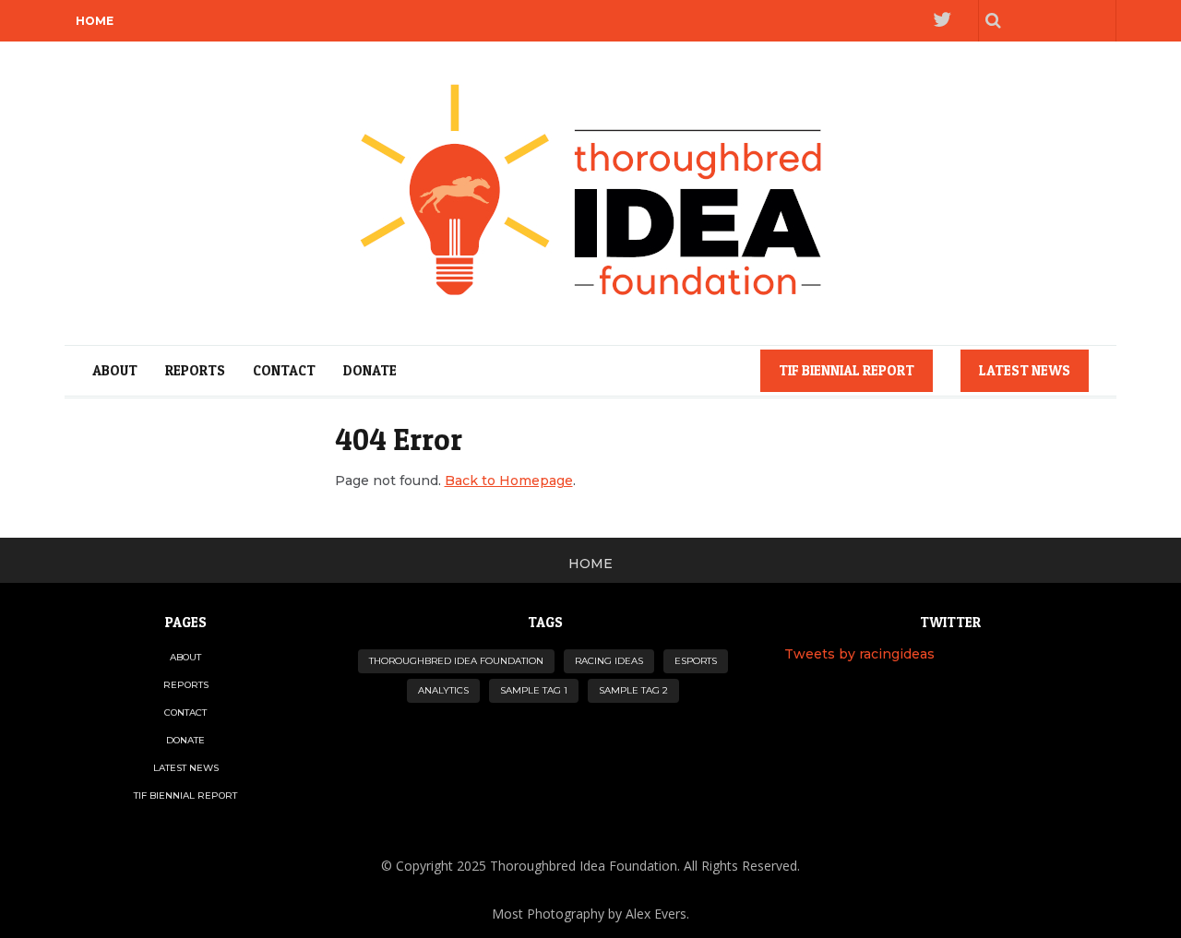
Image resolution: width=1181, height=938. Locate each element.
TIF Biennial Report (846, 370)
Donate (370, 370)
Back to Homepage (509, 480)
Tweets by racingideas (859, 654)
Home (94, 21)
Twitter (941, 21)
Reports (195, 370)
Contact (284, 370)
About (114, 370)
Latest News (1024, 370)
